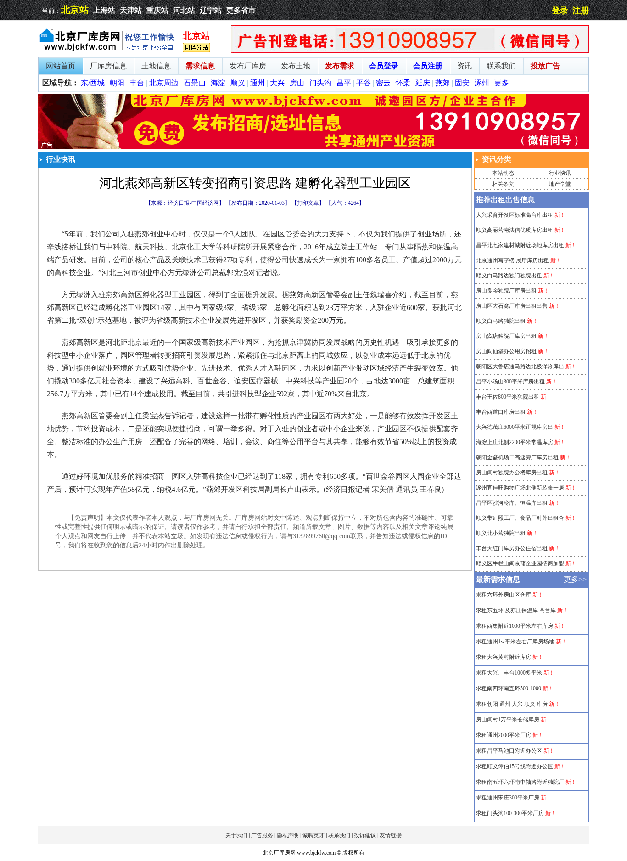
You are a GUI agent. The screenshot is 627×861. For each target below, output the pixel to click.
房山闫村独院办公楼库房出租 (512, 472)
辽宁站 (211, 10)
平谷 (363, 83)
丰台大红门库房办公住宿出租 (512, 548)
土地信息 (156, 66)
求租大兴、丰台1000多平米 (509, 673)
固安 (462, 83)
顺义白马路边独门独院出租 (509, 275)
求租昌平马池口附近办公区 (509, 751)
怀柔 (403, 83)
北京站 (75, 10)
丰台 (136, 83)
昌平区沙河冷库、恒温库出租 (512, 503)
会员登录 (383, 66)
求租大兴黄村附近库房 (503, 657)
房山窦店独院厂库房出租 (506, 336)
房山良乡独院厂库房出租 (506, 290)
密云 (383, 83)
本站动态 (503, 173)
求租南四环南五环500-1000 (508, 688)
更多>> (575, 579)
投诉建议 (365, 835)
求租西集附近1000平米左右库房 (514, 626)
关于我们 (236, 835)
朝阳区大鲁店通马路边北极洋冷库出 (520, 366)
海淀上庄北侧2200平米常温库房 (514, 442)
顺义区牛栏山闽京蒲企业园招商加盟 (520, 563)
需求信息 (200, 66)
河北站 (184, 10)
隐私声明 (288, 835)
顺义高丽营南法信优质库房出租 (514, 230)
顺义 (237, 83)
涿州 (482, 83)
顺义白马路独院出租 (501, 321)
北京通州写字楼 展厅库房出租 (512, 260)
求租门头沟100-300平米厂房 (510, 813)
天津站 (131, 10)
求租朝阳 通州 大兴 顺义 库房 (512, 704)
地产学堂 (560, 184)
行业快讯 (560, 173)
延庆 (422, 83)
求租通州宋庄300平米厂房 (507, 797)
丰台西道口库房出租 (501, 412)
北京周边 (164, 83)
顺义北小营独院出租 (501, 533)
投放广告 (545, 66)
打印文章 (308, 203)
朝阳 (117, 83)
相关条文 (503, 184)
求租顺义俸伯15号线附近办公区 (514, 766)
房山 (297, 83)
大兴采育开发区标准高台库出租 (514, 215)
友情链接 (391, 835)
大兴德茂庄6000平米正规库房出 (514, 427)
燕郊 (442, 83)
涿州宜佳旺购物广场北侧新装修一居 (520, 487)
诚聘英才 (313, 835)
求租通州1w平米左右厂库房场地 (515, 641)
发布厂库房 (248, 66)
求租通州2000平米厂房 (503, 735)
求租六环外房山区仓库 (503, 594)
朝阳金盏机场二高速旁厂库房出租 (517, 457)
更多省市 (241, 10)
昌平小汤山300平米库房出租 (510, 381)
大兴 (277, 83)
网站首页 (60, 66)
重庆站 (157, 10)
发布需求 (339, 66)
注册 (580, 10)
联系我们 (501, 66)
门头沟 (320, 83)
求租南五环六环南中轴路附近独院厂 (520, 782)
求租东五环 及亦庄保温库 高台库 (516, 610)
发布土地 (295, 66)
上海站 (104, 10)
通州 (257, 83)
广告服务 (262, 835)
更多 (501, 83)
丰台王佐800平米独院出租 (507, 397)
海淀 (218, 83)
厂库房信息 (108, 66)
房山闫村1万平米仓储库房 (507, 719)
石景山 (195, 83)
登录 (560, 10)
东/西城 (93, 83)
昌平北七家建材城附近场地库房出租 (520, 245)
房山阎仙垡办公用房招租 (506, 351)
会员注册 (427, 66)
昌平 (343, 83)
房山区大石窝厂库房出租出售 (512, 306)
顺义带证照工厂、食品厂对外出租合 (520, 518)
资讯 (464, 66)
